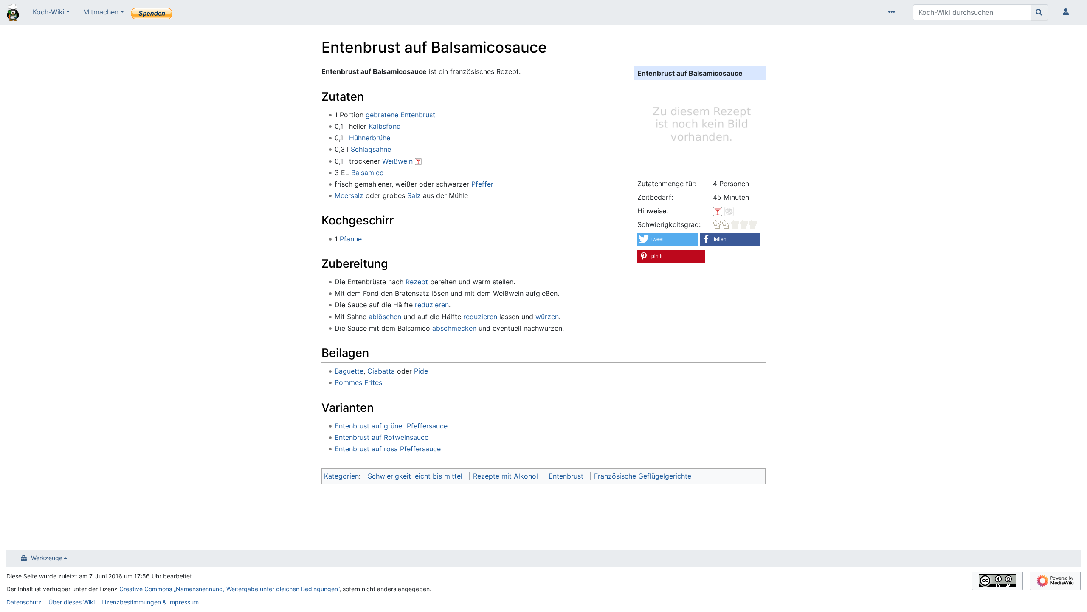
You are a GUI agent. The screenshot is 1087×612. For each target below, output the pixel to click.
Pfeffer (482, 184)
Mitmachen (100, 12)
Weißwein (397, 161)
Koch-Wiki (49, 12)
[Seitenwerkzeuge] (893, 12)
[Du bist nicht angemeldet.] (1067, 12)
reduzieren (432, 304)
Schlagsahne (371, 149)
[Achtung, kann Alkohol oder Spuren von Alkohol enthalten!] (418, 161)
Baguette (349, 371)
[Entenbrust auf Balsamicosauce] (700, 128)
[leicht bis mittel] (735, 224)
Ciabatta (381, 371)
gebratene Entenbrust (400, 114)
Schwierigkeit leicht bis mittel (415, 476)
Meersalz (349, 195)
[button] (667, 239)
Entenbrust (566, 476)
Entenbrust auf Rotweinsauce (381, 437)
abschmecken (454, 328)
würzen (547, 316)
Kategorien (341, 476)
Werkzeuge (46, 557)
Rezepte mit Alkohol (505, 476)
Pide (421, 371)
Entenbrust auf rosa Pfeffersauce (388, 449)
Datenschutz (24, 602)
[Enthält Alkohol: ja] (717, 211)
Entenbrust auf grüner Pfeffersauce (391, 426)
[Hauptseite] (13, 13)
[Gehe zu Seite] (1039, 12)
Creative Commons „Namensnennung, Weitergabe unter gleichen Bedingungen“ (229, 588)
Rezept (417, 282)
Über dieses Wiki (71, 602)
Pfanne (351, 239)
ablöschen (385, 316)
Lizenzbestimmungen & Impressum (150, 602)
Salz (414, 195)
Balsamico (367, 172)
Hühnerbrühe (369, 137)
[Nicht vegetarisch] (729, 211)
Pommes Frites (358, 382)
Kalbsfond (385, 126)
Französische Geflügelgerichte (642, 476)
